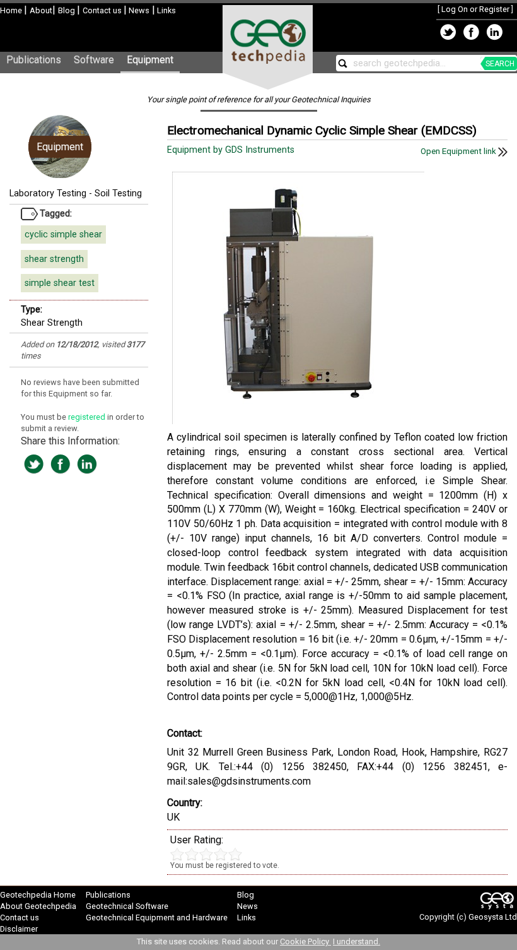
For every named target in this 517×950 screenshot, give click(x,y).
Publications (33, 60)
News (138, 10)
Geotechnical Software (127, 906)
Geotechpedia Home (38, 895)
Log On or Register (475, 9)
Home (12, 10)
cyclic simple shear (63, 234)
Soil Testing (118, 193)
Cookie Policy (305, 941)
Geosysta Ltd (492, 917)
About (41, 10)
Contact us (103, 10)
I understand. (356, 941)
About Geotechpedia (38, 906)
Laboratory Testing (47, 193)
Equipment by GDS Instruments (232, 150)
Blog (67, 10)
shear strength (54, 259)
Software (94, 60)
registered (87, 417)
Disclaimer (19, 929)
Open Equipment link (459, 151)
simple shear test (60, 283)
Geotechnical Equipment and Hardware (157, 917)
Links (165, 10)
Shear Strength (52, 323)
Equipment (150, 60)
